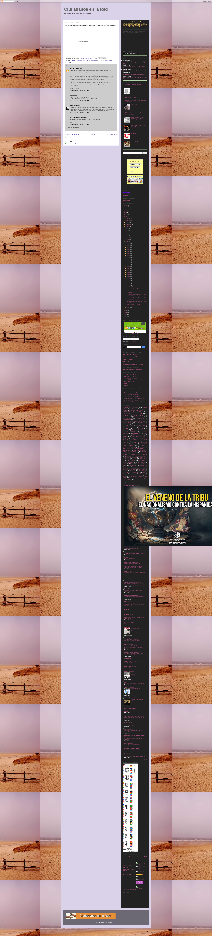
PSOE (125, 383)
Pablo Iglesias (141, 460)
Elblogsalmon (128, 601)
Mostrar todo (145, 575)
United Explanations (129, 638)
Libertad (133, 447)
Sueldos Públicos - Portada (131, 652)
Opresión (134, 458)
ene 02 (128, 285)
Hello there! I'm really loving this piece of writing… (134, 74)
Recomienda (126, 195)
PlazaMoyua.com (128, 729)
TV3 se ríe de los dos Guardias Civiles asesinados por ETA (134, 113)
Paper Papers (127, 627)
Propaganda (132, 465)
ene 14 (128, 266)
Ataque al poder (128, 658)
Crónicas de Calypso (139, 421)
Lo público (142, 447)
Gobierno (125, 436)
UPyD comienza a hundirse (133, 304)
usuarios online (126, 200)
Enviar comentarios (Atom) (78, 137)
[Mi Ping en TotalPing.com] (140, 883)
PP (123, 460)
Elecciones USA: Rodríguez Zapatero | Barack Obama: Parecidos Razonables (137, 118)
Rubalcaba (125, 470)
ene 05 (128, 278)
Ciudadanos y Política (132, 413)
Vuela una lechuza (129, 687)
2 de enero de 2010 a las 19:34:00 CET (79, 101)
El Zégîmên (139, 428)
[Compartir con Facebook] (103, 58)
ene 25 (128, 251)
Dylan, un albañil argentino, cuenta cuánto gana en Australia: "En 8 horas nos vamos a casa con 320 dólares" (134, 604)
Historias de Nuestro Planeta (131, 748)
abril (127, 235)
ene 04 (128, 280)
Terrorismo (134, 472)
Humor (145, 436)
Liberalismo (125, 447)
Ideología (132, 438)
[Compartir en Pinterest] (105, 58)
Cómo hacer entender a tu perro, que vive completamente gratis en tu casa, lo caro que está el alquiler (134, 617)
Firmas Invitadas (138, 435)
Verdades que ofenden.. (130, 666)
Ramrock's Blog (128, 552)
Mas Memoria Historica (139, 450)
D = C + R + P (134, 141)
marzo (127, 237)
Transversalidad (126, 475)
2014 (125, 208)
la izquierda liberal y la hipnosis (78, 117)
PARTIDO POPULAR (129, 381)
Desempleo (136, 424)
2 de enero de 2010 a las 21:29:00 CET (79, 124)
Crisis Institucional (140, 418)
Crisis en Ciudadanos (140, 419)
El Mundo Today (128, 614)
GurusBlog (127, 753)
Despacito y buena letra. (129, 558)
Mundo (134, 453)
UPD (70, 62)
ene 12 (128, 270)
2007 (125, 314)
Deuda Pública (128, 425)
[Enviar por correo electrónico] (99, 58)
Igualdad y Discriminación (131, 439)
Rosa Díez (141, 469)
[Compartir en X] (102, 58)
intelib (126, 682)
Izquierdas (142, 441)
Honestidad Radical (129, 671)
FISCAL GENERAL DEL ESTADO (132, 378)
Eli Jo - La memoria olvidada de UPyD (133, 400)
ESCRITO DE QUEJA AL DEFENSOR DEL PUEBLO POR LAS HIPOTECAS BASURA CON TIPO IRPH (133, 661)
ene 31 (128, 243)
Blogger (114, 922)
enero (127, 241)
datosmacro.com (128, 743)
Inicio (93, 134)
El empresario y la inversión (130, 610)
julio (127, 228)
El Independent (128, 722)
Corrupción (126, 417)
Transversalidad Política (137, 475)
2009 (125, 310)
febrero (127, 239)
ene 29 (128, 247)
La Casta (141, 445)
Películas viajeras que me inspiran (132, 749)
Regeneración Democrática (131, 562)
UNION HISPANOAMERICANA (131, 485)
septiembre (128, 224)
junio (127, 230)
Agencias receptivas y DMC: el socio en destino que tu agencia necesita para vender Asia (134, 647)
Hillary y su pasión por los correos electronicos (134, 572)
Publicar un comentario (73, 127)
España (135, 433)
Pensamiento (141, 462)
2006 (125, 316)
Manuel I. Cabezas (74, 68)
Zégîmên (140, 478)
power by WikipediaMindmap (129, 889)
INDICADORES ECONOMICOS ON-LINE (133, 369)
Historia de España (136, 436)
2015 (125, 205)
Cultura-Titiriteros (127, 422)
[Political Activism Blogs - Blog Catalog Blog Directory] (141, 888)
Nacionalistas (126, 457)
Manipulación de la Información (133, 448)
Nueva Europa (128, 571)
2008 (125, 312)
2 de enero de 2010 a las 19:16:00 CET (79, 90)
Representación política (129, 469)
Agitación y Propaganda (130, 407)
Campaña (142, 409)
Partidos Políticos (128, 462)
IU (126, 438)
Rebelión (127, 466)
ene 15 (128, 264)
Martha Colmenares (129, 622)
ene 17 (128, 262)
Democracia (126, 424)
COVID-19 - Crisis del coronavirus (132, 744)
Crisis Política (127, 419)
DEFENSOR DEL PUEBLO (130, 376)
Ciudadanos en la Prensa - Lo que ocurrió (134, 398)
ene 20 (128, 257)
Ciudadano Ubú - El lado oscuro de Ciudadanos (135, 402)
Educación (126, 428)
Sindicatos (132, 470)
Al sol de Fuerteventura (130, 697)
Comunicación (126, 415)
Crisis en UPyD (127, 421)
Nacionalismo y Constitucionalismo (136, 456)
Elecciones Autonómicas (138, 430)
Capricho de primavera (136, 688)
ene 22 (128, 253)
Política (138, 464)
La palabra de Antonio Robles (134, 289)
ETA (127, 427)
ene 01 (128, 307)
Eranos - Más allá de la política (131, 396)
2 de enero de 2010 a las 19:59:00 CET (79, 112)
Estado (145, 433)
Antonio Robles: (130, 286)
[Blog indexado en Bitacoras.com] (140, 871)
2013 (125, 210)
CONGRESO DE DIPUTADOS (131, 374)
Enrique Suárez (74, 105)
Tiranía (133, 473)
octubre (128, 222)
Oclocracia (134, 457)
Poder (124, 464)
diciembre (128, 218)
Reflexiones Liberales (139, 466)
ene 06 (128, 276)
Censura (125, 410)
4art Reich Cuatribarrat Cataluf (78, 60)
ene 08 (128, 272)
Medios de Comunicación (130, 451)
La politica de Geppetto (130, 708)
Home (125, 623)
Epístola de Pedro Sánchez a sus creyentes (134, 683)
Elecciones (125, 430)
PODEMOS (142, 458)
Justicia (134, 444)
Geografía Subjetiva (129, 588)
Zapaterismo (132, 478)
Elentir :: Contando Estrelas (131, 595)
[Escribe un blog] (100, 58)
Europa (127, 435)
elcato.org (126, 609)
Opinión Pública (143, 457)
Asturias (133, 409)
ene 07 (128, 274)
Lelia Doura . (127, 557)
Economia (133, 427)
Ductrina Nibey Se (141, 425)
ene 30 (128, 245)
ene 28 (128, 249)
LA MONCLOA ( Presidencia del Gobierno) (134, 380)
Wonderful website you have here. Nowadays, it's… (135, 71)
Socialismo (141, 470)
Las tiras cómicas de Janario (131, 394)
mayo (127, 233)
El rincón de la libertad (130, 581)
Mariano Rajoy (127, 450)
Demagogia (140, 422)
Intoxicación (134, 441)
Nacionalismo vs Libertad (139, 454)
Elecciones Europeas (129, 431)
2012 (125, 212)
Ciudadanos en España (132, 411)
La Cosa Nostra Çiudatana (131, 97)
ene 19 (128, 260)
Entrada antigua (112, 134)
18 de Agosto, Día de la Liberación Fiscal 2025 (134, 553)
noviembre (128, 220)
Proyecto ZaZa (143, 465)
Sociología (125, 472)
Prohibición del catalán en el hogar (139, 89)
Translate (134, 341)
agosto (127, 226)
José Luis (126, 442)
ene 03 (128, 283)
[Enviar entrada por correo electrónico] (95, 58)
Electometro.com (128, 644)
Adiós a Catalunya (135, 104)
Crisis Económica (138, 417)
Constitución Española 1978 (92, 60)
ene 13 (128, 268)
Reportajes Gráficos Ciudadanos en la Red (134, 468)
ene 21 (128, 255)
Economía (141, 427)
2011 (125, 214)
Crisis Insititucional (127, 418)
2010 (125, 216)
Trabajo (142, 473)
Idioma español (141, 438)
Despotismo (144, 424)
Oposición (127, 458)
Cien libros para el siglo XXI (130, 356)
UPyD (72, 62)
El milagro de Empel (128, 667)
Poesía (132, 464)
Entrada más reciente (72, 134)
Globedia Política (128, 715)
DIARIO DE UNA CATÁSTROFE (130, 354)
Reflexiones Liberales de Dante (131, 392)
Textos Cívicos (127, 391)
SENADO (126, 385)
